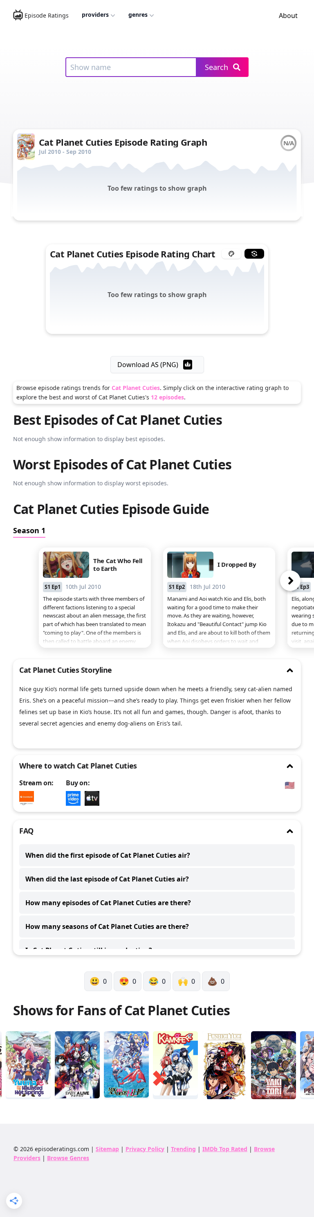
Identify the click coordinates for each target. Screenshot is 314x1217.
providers (95, 14)
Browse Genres (68, 1158)
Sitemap (107, 1149)
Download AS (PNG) (147, 364)
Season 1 (29, 530)
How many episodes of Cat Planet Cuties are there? (108, 902)
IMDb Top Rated (224, 1149)
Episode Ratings (47, 15)
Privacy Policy (145, 1149)
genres (138, 14)
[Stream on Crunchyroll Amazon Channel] (28, 798)
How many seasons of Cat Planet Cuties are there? (107, 926)
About (288, 15)
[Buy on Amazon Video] (75, 798)
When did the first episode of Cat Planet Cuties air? (107, 855)
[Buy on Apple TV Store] (94, 798)
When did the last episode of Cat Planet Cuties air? (107, 878)
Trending (183, 1149)
